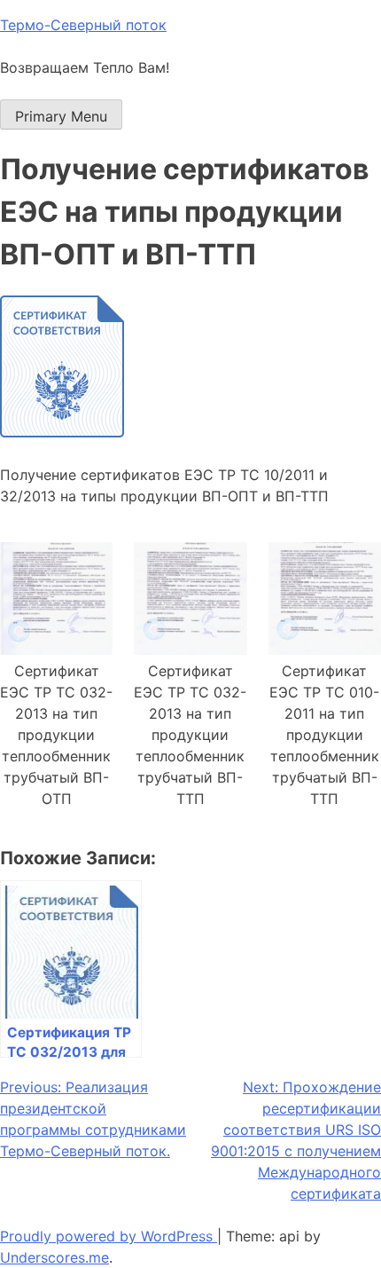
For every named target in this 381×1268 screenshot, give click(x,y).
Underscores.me (54, 1257)
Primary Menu (61, 116)
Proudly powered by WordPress (108, 1236)
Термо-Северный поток (83, 25)
